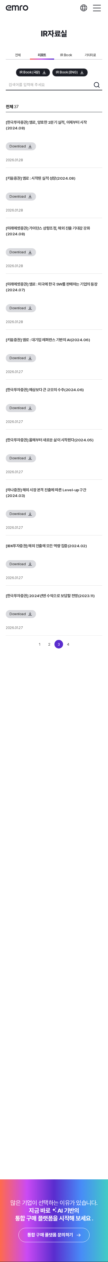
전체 (17, 55)
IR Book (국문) (30, 72)
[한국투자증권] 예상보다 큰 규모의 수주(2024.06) (45, 389)
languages (83, 7)
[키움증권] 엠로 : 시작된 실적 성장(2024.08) (40, 178)
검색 (96, 84)
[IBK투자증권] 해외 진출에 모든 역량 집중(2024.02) (46, 545)
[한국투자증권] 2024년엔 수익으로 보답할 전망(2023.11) (50, 595)
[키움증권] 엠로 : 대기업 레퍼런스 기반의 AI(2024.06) (48, 339)
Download (18, 146)
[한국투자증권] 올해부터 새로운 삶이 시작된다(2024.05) (49, 440)
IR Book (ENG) (66, 72)
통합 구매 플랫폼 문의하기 (50, 1235)
